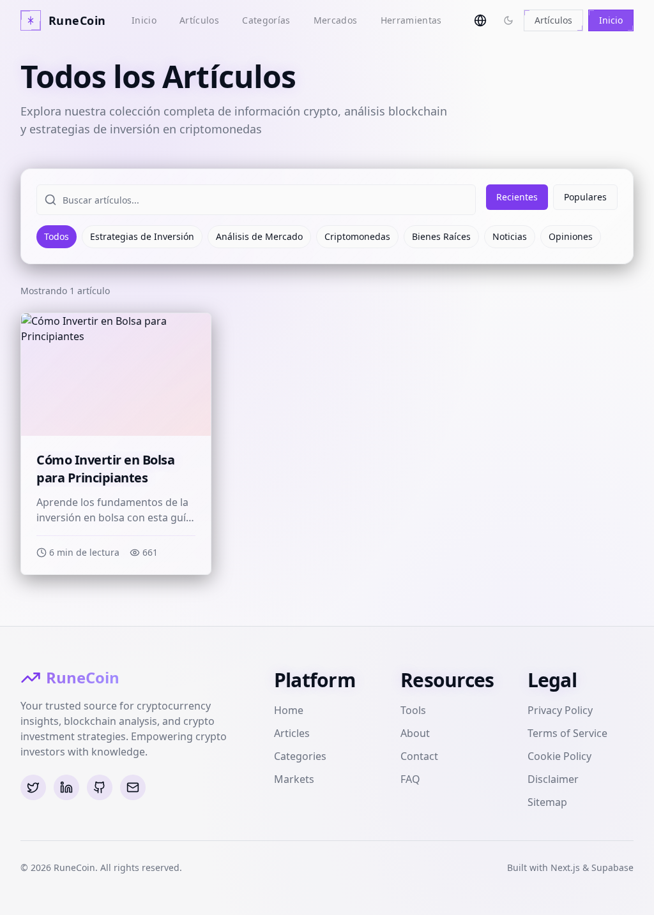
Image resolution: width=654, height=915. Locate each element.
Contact (419, 756)
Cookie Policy (559, 756)
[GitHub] (99, 787)
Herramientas (411, 20)
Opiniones (571, 236)
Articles (292, 733)
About (415, 733)
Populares (585, 197)
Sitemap (547, 802)
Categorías (266, 20)
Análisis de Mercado (259, 236)
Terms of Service (567, 733)
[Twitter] (33, 787)
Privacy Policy (560, 710)
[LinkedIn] (66, 787)
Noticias (509, 236)
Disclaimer (553, 779)
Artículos (199, 20)
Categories (300, 756)
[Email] (133, 787)
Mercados (336, 20)
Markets (294, 779)
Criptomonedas (357, 236)
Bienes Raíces (441, 236)
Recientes (517, 197)
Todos (56, 236)
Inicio (144, 20)
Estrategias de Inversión (142, 236)
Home (288, 710)
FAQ (410, 779)
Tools (413, 710)
